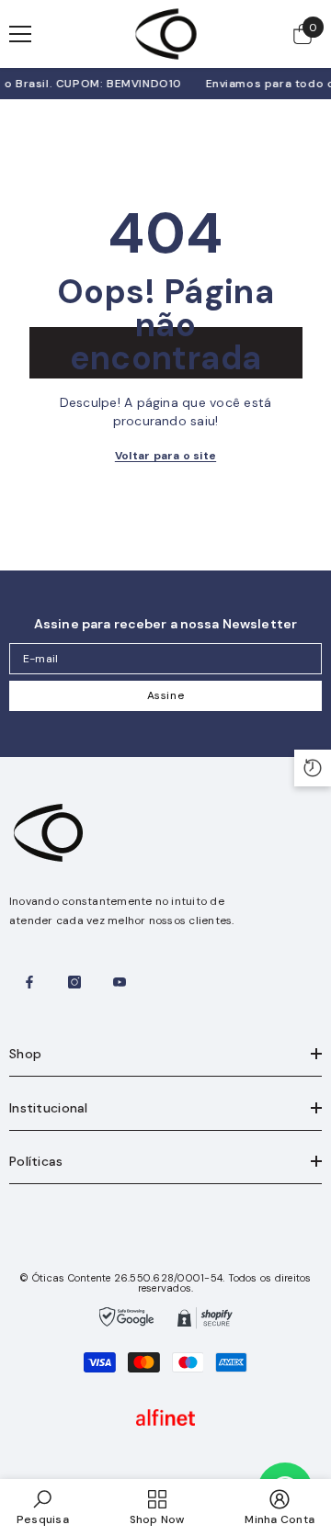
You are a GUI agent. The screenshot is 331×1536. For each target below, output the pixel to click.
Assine (166, 695)
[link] (43, 1507)
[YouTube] (119, 982)
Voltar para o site (165, 455)
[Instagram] (74, 982)
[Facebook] (29, 982)
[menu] (20, 34)
